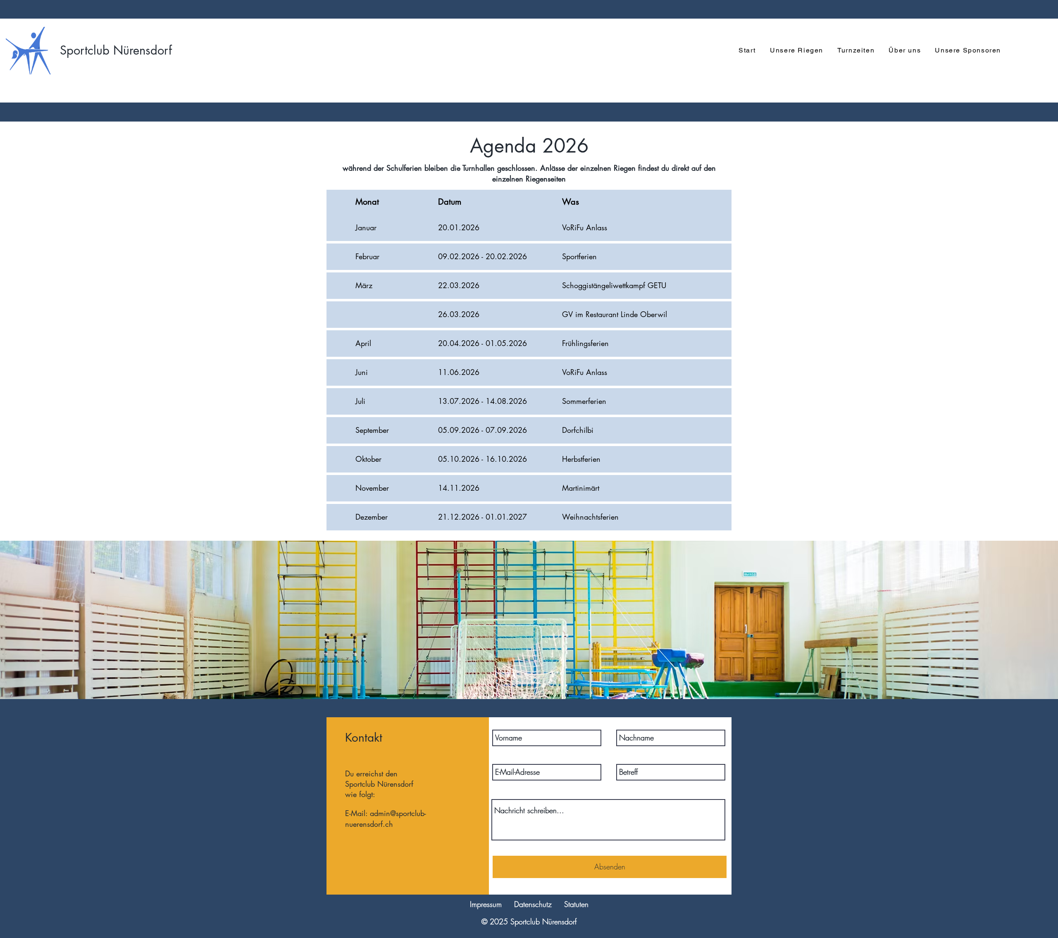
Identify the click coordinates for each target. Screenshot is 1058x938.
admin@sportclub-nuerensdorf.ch (385, 818)
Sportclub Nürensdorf (116, 50)
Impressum (486, 904)
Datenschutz (533, 904)
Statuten (576, 904)
